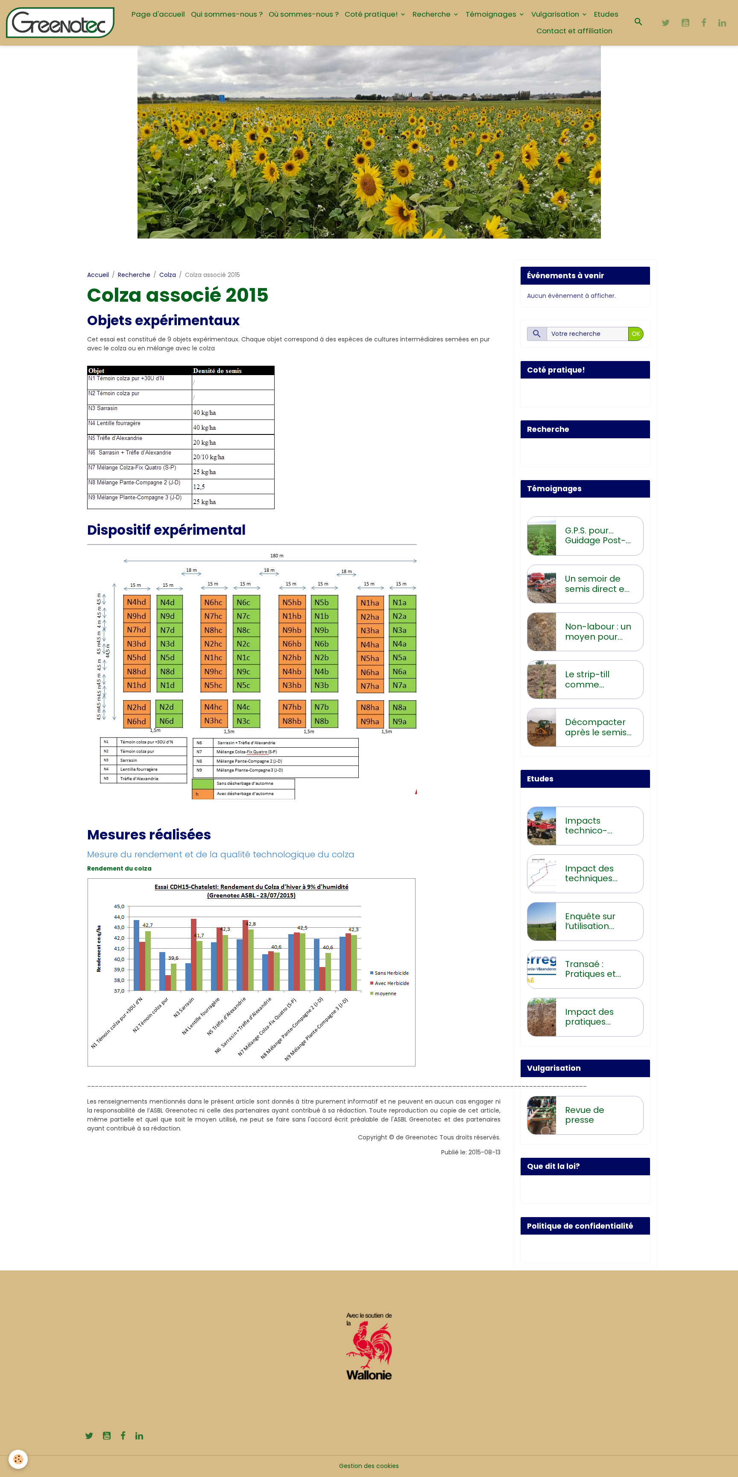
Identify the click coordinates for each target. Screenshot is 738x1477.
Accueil (98, 275)
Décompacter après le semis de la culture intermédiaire (596, 727)
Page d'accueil (158, 14)
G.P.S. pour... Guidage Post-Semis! (595, 536)
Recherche (432, 14)
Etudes (606, 14)
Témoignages (492, 14)
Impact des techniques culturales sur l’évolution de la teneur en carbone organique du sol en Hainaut (598, 874)
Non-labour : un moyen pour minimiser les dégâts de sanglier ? (598, 632)
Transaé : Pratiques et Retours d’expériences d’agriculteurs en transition (594, 969)
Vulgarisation (556, 14)
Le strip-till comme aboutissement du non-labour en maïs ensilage (597, 680)
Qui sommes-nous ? (227, 14)
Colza (167, 275)
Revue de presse (584, 1115)
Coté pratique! (372, 14)
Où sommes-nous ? (304, 14)
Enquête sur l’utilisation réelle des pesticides (590, 922)
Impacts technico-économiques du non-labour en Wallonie (596, 826)
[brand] (60, 22)
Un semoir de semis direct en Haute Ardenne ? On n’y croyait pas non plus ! (597, 584)
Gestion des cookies (369, 1466)
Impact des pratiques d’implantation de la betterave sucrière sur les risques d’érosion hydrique (598, 1017)
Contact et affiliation (574, 31)
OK (636, 333)
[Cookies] (18, 1459)
